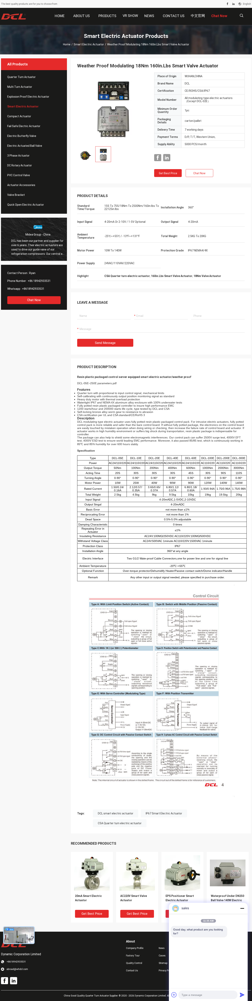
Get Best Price (168, 173)
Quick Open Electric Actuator (25, 204)
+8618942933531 (33, 288)
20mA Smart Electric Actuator (88, 898)
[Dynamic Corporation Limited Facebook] (227, 4)
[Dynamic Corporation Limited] (14, 16)
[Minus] (242, 908)
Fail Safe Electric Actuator (23, 126)
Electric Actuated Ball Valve (24, 145)
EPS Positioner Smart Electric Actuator (180, 898)
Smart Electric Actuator (89, 44)
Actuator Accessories (21, 185)
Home (66, 44)
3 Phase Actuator (18, 155)
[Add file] (174, 994)
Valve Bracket (16, 194)
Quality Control (134, 963)
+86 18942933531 (39, 280)
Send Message (105, 343)
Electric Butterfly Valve (21, 136)
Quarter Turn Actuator (21, 77)
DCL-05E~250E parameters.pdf (97, 383)
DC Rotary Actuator (19, 165)
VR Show (130, 16)
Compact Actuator (19, 116)
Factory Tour (133, 955)
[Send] (242, 994)
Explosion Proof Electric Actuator (28, 96)
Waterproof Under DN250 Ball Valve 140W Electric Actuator (227, 900)
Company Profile (134, 948)
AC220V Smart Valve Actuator (133, 898)
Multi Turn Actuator (19, 86)
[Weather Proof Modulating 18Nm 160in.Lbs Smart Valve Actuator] (112, 107)
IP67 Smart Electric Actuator (164, 813)
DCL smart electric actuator (115, 813)
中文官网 (198, 16)
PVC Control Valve (18, 175)
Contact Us (132, 970)
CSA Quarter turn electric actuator (120, 823)
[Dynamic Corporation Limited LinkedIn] (233, 4)
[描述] (241, 16)
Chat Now (34, 300)
